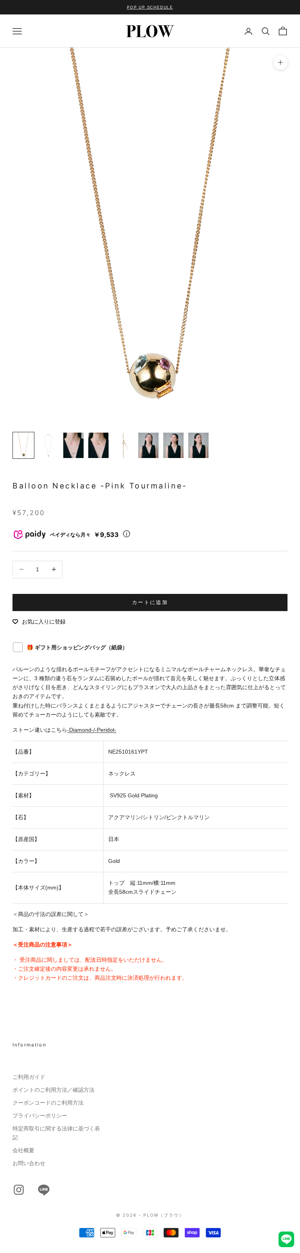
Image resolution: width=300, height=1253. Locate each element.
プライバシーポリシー (39, 1115)
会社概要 (23, 1150)
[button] (39, 621)
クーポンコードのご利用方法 (48, 1103)
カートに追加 (150, 602)
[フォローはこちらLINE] (44, 1189)
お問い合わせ (28, 1163)
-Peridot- (105, 730)
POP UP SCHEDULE (150, 7)
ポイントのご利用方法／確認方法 (53, 1090)
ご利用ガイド (28, 1077)
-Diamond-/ (81, 730)
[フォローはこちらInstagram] (18, 1189)
